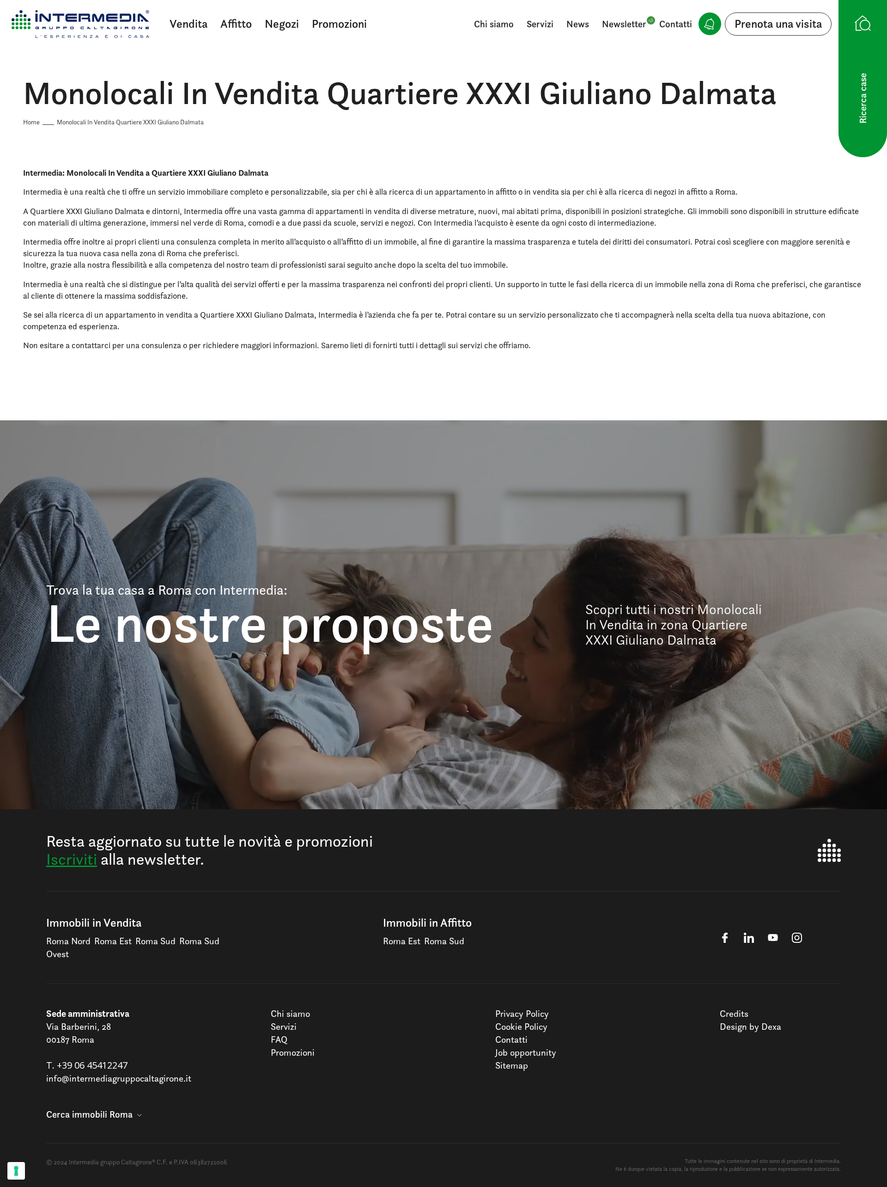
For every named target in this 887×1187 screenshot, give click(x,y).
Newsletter (624, 24)
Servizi (540, 24)
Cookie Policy (521, 1026)
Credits (734, 1013)
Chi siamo (494, 24)
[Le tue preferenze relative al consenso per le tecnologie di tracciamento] (16, 1171)
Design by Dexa (750, 1026)
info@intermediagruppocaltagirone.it (118, 1078)
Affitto (236, 24)
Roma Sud (155, 941)
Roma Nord (68, 941)
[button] (94, 1114)
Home (31, 122)
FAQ (279, 1039)
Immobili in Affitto (427, 922)
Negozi (282, 24)
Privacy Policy (522, 1013)
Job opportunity (525, 1052)
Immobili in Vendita (93, 922)
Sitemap (511, 1065)
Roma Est (113, 941)
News (577, 24)
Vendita (188, 24)
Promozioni (339, 24)
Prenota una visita (778, 24)
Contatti (675, 24)
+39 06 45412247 (92, 1065)
